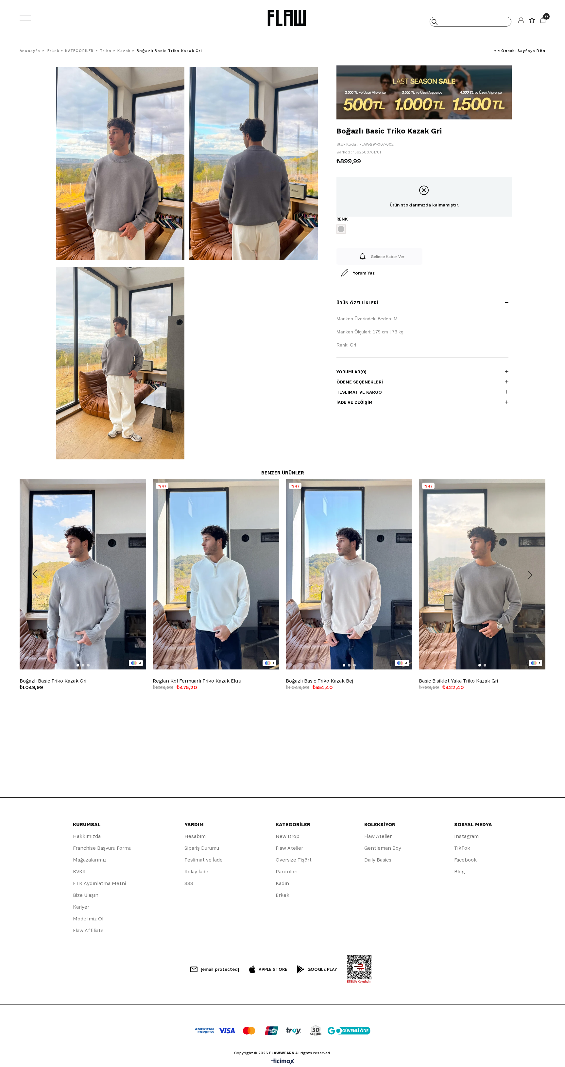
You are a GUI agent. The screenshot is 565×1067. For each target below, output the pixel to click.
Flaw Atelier (289, 848)
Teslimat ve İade (203, 859)
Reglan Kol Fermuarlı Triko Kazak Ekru (197, 681)
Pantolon (287, 871)
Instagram (466, 836)
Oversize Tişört (294, 859)
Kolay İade (196, 871)
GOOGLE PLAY (322, 969)
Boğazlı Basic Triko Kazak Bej (319, 681)
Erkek (282, 895)
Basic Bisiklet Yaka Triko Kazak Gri (458, 681)
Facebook (465, 859)
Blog (459, 871)
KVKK (79, 871)
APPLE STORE (273, 969)
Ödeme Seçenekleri (359, 382)
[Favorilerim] (532, 22)
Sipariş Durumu (201, 848)
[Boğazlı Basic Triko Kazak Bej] (349, 574)
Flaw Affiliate (88, 930)
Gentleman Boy (382, 848)
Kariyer (81, 906)
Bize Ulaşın (85, 895)
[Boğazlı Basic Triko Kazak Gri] (83, 574)
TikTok (462, 848)
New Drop (288, 836)
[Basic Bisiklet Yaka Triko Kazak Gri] (482, 574)
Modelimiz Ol (88, 918)
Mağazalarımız (90, 859)
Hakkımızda (87, 836)
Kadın (282, 883)
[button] (78, 665)
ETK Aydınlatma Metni (99, 883)
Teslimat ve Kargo (359, 392)
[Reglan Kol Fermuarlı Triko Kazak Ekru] (216, 574)
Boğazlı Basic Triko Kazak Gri (53, 681)
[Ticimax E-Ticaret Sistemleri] (282, 1061)
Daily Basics (377, 859)
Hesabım (195, 836)
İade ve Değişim (354, 402)
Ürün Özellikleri (357, 303)
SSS (188, 883)
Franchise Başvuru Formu (102, 848)
